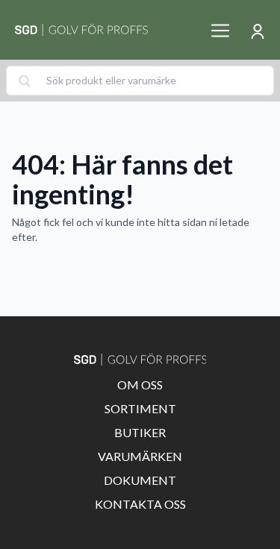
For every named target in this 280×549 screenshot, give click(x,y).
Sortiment (140, 408)
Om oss (140, 384)
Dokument (140, 480)
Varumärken (140, 456)
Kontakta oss (140, 504)
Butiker (140, 432)
